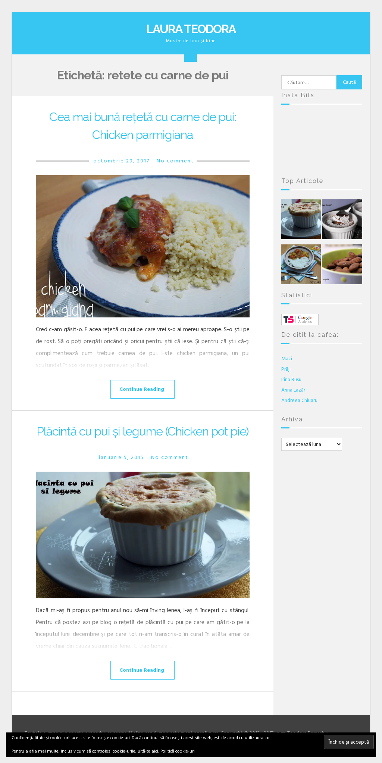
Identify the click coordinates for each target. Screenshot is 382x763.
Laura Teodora (191, 29)
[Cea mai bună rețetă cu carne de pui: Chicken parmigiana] (143, 246)
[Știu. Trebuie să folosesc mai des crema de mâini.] (350, 160)
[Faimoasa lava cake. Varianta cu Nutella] (342, 221)
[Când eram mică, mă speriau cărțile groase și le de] (293, 142)
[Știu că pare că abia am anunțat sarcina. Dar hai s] (350, 125)
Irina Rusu (291, 379)
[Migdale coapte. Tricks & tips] (342, 266)
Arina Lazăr (293, 390)
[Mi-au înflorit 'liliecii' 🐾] (350, 142)
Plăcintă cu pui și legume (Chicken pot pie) (143, 431)
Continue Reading (141, 389)
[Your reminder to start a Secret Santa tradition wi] (322, 160)
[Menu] (190, 55)
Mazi (286, 358)
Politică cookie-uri (177, 751)
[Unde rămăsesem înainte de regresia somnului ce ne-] (293, 125)
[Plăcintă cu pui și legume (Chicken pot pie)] (143, 535)
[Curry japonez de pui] (301, 266)
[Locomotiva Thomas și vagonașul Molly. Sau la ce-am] (322, 142)
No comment (175, 160)
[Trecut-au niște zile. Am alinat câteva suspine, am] (322, 125)
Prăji (286, 369)
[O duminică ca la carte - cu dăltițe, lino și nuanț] (293, 160)
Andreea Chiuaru (299, 400)
